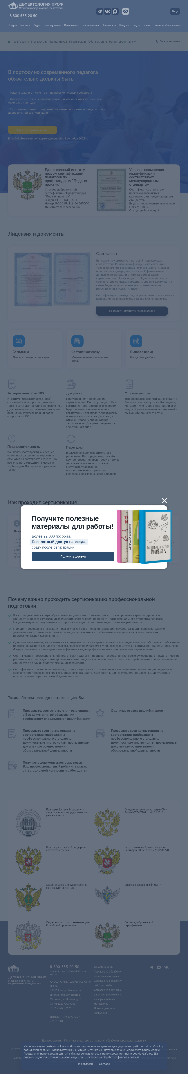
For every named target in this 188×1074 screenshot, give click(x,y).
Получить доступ (73, 556)
